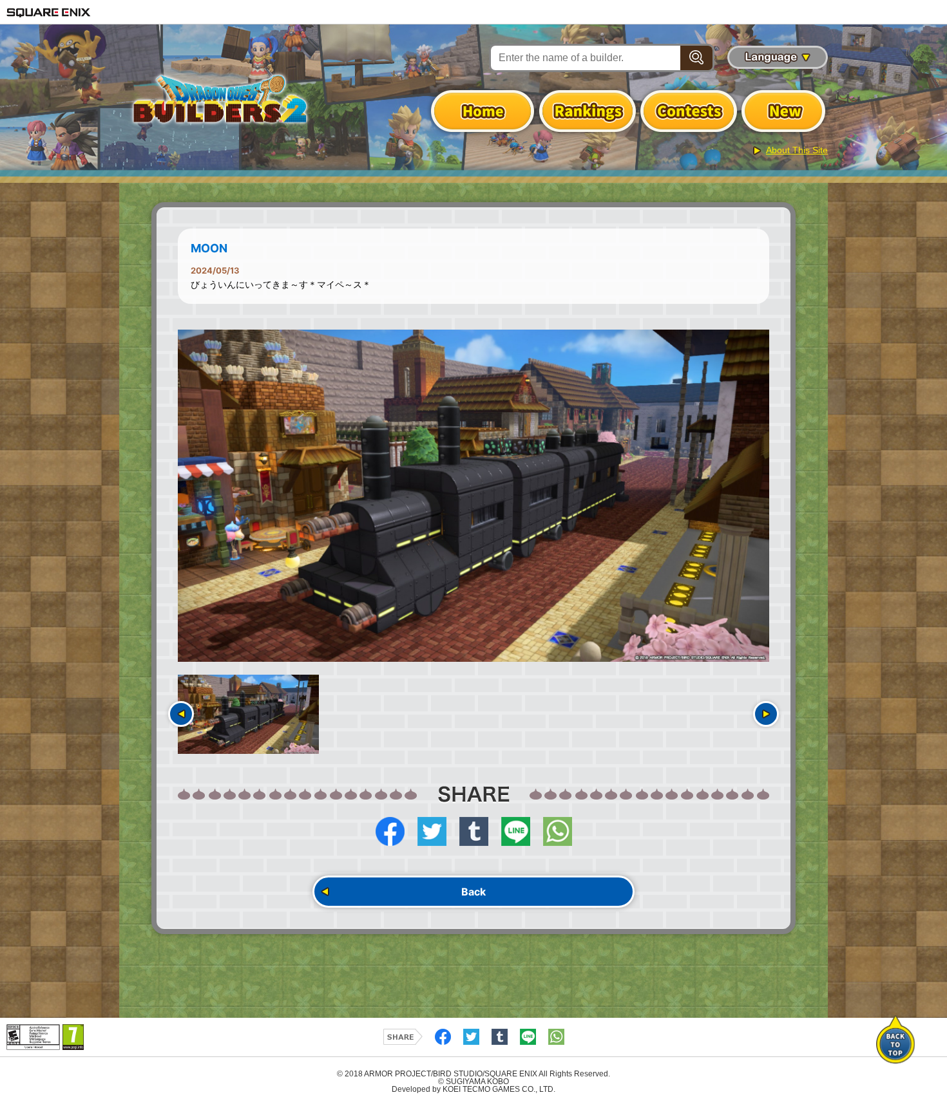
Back (473, 891)
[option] (473, 496)
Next (766, 714)
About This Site (797, 150)
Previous (181, 714)
